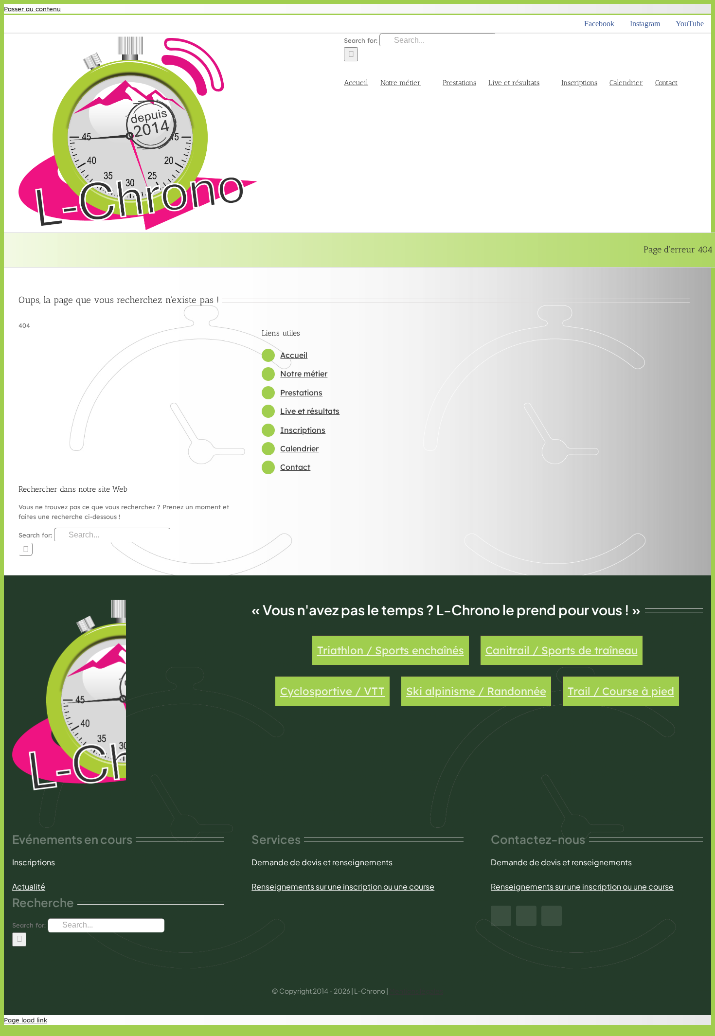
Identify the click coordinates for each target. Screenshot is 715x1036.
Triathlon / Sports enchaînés (390, 650)
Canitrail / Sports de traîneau (561, 650)
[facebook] (501, 916)
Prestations (301, 392)
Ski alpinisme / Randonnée (476, 691)
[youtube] (551, 916)
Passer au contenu (32, 9)
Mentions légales (416, 990)
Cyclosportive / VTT (332, 691)
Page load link (25, 1020)
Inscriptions (302, 430)
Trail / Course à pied (621, 691)
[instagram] (526, 916)
